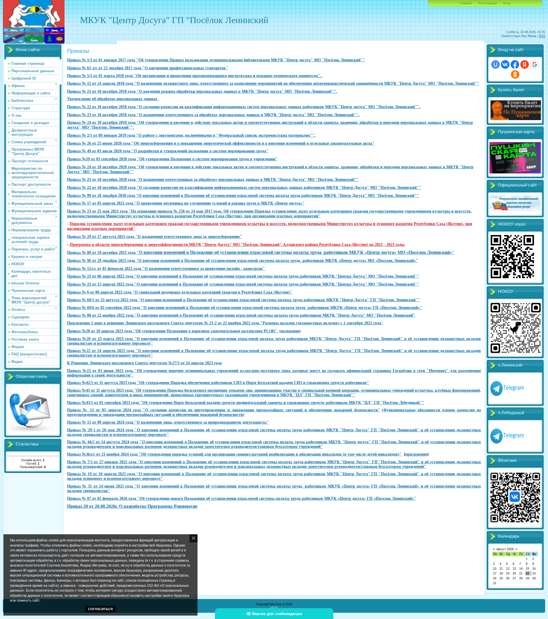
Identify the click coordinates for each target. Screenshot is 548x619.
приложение (416, 454)
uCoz (274, 607)
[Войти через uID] (495, 64)
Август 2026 (505, 549)
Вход (506, 3)
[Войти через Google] (534, 64)
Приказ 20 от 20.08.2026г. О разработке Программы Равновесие (132, 506)
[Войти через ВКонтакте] (505, 64)
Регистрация (487, 3)
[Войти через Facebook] (515, 64)
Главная (466, 3)
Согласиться (100, 609)
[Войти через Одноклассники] (515, 74)
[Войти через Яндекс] (524, 64)
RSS (542, 36)
